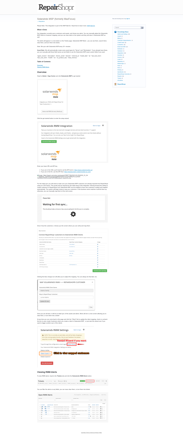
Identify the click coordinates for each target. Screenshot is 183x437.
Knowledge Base (123, 32)
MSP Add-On (91, 25)
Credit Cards (121, 42)
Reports (120, 76)
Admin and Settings (123, 34)
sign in (128, 18)
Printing (120, 70)
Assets (119, 36)
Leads (119, 59)
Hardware (120, 51)
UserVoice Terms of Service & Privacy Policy (91, 432)
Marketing (120, 61)
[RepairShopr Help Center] (56, 7)
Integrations (121, 53)
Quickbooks (121, 72)
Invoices (120, 57)
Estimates (120, 49)
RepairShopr (122, 84)
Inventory (120, 55)
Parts (119, 65)
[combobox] (128, 27)
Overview (40, 65)
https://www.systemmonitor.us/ (83, 170)
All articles (120, 80)
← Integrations (41, 21)
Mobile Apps (121, 63)
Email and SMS (122, 46)
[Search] (142, 27)
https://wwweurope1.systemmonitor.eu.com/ (77, 172)
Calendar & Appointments (124, 40)
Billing (119, 38)
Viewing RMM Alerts (43, 67)
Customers (120, 44)
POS (119, 67)
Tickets (119, 78)
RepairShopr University (124, 74)
